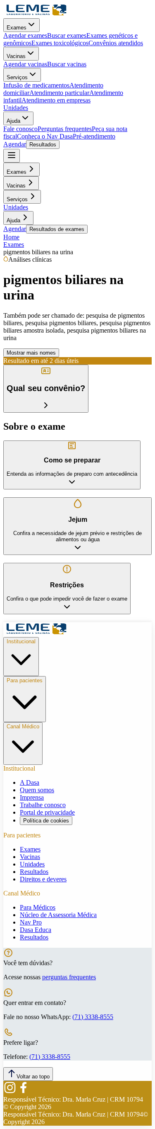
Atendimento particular (59, 92)
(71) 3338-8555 (92, 1016)
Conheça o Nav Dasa (45, 136)
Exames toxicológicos (59, 42)
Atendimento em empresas (56, 100)
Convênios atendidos (115, 42)
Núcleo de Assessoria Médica (58, 914)
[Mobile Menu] (11, 156)
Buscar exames (66, 35)
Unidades (15, 107)
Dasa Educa (35, 929)
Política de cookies (46, 821)
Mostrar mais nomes (31, 353)
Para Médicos (37, 907)
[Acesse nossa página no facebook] (23, 1091)
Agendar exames (25, 35)
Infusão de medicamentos (36, 85)
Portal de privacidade (47, 812)
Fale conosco (20, 128)
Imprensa (32, 797)
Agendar (14, 144)
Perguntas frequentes (65, 128)
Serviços (17, 77)
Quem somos (37, 789)
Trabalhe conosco (43, 804)
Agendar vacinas (25, 64)
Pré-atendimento (94, 136)
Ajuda (13, 121)
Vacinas (16, 56)
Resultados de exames (56, 229)
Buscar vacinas (66, 64)
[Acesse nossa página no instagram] (10, 1091)
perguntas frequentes (69, 977)
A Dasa (29, 782)
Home (11, 237)
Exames (16, 27)
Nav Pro (31, 922)
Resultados (42, 144)
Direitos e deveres (43, 879)
